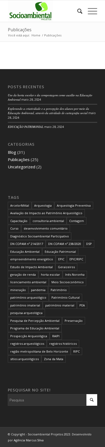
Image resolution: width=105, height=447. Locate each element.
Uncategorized (21, 166)
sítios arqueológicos (24, 359)
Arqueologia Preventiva (74, 205)
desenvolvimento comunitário (46, 228)
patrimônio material (59, 305)
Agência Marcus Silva (29, 440)
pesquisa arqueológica (26, 313)
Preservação (74, 321)
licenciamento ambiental (28, 282)
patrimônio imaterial (25, 305)
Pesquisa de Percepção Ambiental (35, 321)
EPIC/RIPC (76, 259)
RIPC (76, 351)
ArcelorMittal (19, 205)
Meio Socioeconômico (67, 282)
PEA (82, 305)
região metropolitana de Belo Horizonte (39, 351)
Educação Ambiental (25, 252)
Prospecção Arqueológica (28, 336)
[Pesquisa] (77, 11)
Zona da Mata (53, 359)
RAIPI (56, 336)
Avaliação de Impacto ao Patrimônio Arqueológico (46, 213)
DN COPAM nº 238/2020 (64, 244)
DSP (89, 244)
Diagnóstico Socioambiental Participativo (39, 236)
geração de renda (23, 274)
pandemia (38, 290)
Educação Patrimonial (60, 252)
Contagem (76, 221)
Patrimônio (59, 290)
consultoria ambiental (48, 221)
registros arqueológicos (27, 344)
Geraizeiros (66, 267)
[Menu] (89, 11)
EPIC (61, 259)
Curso (14, 228)
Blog (12, 152)
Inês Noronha (75, 274)
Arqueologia (43, 205)
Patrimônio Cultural (65, 297)
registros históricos (63, 344)
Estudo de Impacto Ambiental (31, 267)
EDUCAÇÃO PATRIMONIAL (25, 127)
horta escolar (50, 274)
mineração (18, 290)
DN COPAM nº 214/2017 (26, 244)
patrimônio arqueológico (28, 297)
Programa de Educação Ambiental (34, 328)
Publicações (20, 30)
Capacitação (18, 221)
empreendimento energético (31, 259)
